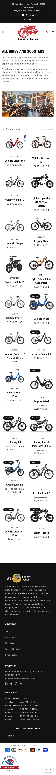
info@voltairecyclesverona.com (26, 11)
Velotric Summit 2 (14, 199)
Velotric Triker (41, 318)
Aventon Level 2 (41, 493)
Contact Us (28, 20)
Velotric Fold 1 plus (14, 394)
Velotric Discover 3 (15, 160)
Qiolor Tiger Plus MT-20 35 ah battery (41, 202)
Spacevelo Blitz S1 (14, 282)
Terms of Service (12, 649)
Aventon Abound (14, 484)
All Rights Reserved (38, 746)
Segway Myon (41, 241)
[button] (3, 33)
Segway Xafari (41, 401)
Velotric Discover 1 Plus (15, 533)
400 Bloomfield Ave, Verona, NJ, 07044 (23, 671)
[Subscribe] (48, 736)
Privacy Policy (11, 637)
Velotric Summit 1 (41, 354)
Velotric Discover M (41, 160)
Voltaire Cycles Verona (24, 746)
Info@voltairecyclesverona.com (20, 678)
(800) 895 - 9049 (12, 675)
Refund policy (11, 655)
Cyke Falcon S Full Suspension (41, 281)
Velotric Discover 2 (15, 354)
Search (8, 631)
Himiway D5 (15, 442)
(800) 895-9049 (26, 8)
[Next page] (35, 552)
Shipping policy (11, 643)
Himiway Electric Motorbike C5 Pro (41, 444)
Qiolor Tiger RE (41, 532)
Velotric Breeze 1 (14, 318)
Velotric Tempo (15, 243)
